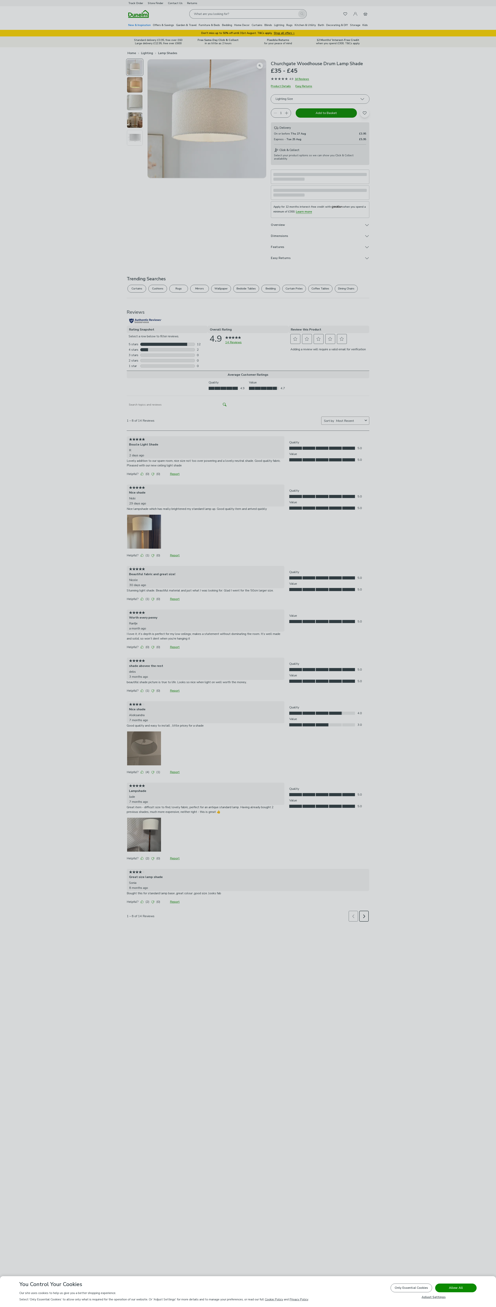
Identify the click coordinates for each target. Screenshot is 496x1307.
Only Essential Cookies (411, 1288)
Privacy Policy (298, 1299)
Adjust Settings (433, 1297)
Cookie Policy (274, 1299)
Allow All (456, 1288)
